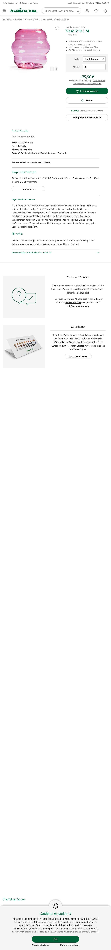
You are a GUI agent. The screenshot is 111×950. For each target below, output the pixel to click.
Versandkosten (99, 80)
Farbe (76, 59)
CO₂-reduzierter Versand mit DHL (87, 83)
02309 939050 (73, 302)
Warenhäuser (8, 3)
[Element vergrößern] (56, 69)
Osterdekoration (62, 19)
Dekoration (47, 19)
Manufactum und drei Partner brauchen (36, 918)
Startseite (7, 19)
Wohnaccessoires (32, 19)
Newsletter (33, 3)
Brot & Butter (21, 3)
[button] (57, 28)
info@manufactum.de (78, 306)
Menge (76, 67)
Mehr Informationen (69, 945)
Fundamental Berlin (40, 162)
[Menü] (4, 10)
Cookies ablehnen (40, 945)
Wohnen (18, 19)
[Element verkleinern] (52, 69)
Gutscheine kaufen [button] (78, 356)
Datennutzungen (42, 921)
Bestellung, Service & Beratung (88, 3)
